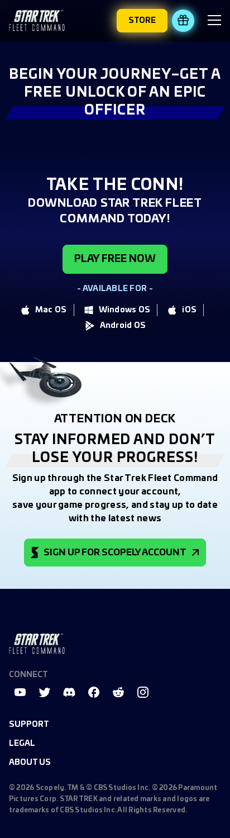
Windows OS (125, 310)
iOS (189, 310)
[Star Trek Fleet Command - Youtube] (20, 692)
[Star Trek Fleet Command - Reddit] (118, 692)
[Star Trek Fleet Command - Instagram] (143, 692)
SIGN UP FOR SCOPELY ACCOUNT (115, 552)
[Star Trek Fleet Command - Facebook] (94, 692)
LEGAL (22, 743)
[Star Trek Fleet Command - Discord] (69, 692)
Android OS (123, 326)
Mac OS (51, 310)
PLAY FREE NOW (115, 259)
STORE (142, 21)
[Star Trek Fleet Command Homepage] (37, 644)
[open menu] (214, 21)
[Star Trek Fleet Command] (37, 20)
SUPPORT (29, 725)
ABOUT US (30, 762)
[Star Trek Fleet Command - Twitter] (44, 692)
